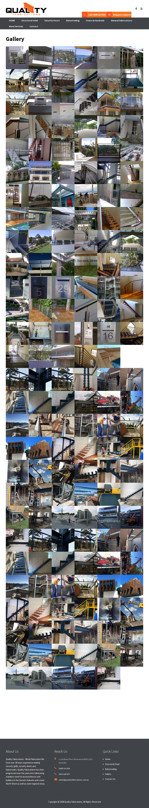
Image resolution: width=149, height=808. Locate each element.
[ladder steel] (131, 80)
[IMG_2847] (17, 494)
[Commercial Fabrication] (131, 126)
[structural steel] (108, 126)
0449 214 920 (64, 768)
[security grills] (17, 80)
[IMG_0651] (131, 402)
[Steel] (17, 126)
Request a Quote (122, 14)
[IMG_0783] (40, 425)
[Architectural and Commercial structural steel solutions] (40, 218)
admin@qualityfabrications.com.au (74, 779)
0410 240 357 (64, 774)
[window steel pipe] (131, 103)
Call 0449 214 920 (96, 14)
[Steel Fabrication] (108, 80)
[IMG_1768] (108, 448)
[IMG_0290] (131, 379)
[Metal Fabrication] (85, 57)
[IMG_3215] (85, 494)
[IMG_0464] (108, 402)
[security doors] (40, 287)
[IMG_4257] (63, 517)
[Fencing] (108, 103)
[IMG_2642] (40, 471)
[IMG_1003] (40, 448)
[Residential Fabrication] (17, 149)
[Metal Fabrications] (85, 103)
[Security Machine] (40, 103)
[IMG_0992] (131, 425)
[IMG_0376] (63, 402)
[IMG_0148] (63, 379)
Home (107, 759)
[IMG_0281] (108, 379)
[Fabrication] (17, 57)
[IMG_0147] (40, 379)
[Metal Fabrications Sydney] (63, 80)
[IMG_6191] (131, 517)
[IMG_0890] (85, 425)
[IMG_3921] (40, 517)
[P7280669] (17, 540)
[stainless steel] (63, 103)
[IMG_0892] (108, 425)
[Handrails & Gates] (63, 172)
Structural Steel (112, 764)
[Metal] (131, 57)
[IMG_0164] (85, 379)
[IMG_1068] (63, 448)
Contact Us (110, 779)
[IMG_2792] (108, 471)
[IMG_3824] (131, 494)
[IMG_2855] (40, 494)
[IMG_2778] (63, 471)
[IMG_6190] (108, 517)
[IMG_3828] (17, 517)
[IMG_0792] (63, 425)
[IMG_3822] (108, 494)
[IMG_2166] (17, 471)
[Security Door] (108, 57)
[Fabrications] (63, 126)
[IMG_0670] (17, 425)
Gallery (108, 774)
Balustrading (111, 769)
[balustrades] (40, 80)
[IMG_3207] (63, 494)
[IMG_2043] (131, 448)
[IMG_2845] (131, 471)
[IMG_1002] (17, 448)
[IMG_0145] (17, 379)
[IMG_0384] (85, 402)
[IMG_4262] (85, 517)
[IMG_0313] (17, 402)
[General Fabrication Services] (108, 356)
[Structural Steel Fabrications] (131, 149)
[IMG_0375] (40, 402)
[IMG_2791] (85, 471)
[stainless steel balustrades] (85, 80)
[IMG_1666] (85, 448)
